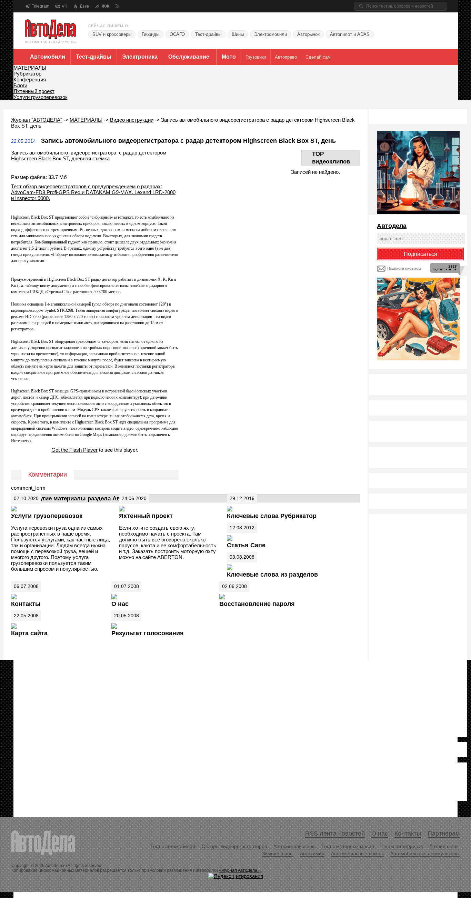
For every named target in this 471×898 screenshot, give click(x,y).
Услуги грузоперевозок (40, 97)
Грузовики (255, 57)
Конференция (29, 79)
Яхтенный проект (33, 91)
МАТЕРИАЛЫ (29, 68)
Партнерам (444, 833)
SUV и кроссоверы (111, 34)
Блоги (20, 85)
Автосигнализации (294, 846)
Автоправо (286, 57)
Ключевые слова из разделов (272, 574)
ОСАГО (177, 34)
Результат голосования (147, 633)
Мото (229, 57)
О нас (120, 603)
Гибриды (150, 34)
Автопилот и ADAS (350, 34)
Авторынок (308, 34)
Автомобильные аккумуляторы (425, 853)
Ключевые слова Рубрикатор (272, 515)
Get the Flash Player (74, 450)
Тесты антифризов (402, 846)
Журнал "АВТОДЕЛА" (36, 120)
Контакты (25, 603)
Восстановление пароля (257, 603)
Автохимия (312, 853)
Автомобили (47, 57)
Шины (238, 34)
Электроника (140, 57)
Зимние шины (277, 853)
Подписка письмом (404, 268)
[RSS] (117, 6)
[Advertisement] (404, 624)
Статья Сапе (246, 545)
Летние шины (444, 846)
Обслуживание (188, 57)
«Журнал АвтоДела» (239, 870)
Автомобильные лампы (357, 853)
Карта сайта (29, 633)
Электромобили (270, 34)
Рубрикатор (27, 74)
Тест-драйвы (208, 34)
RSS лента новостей (335, 833)
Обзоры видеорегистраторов (234, 846)
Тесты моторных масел (347, 846)
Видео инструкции (131, 120)
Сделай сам (318, 57)
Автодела (392, 225)
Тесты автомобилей (172, 846)
